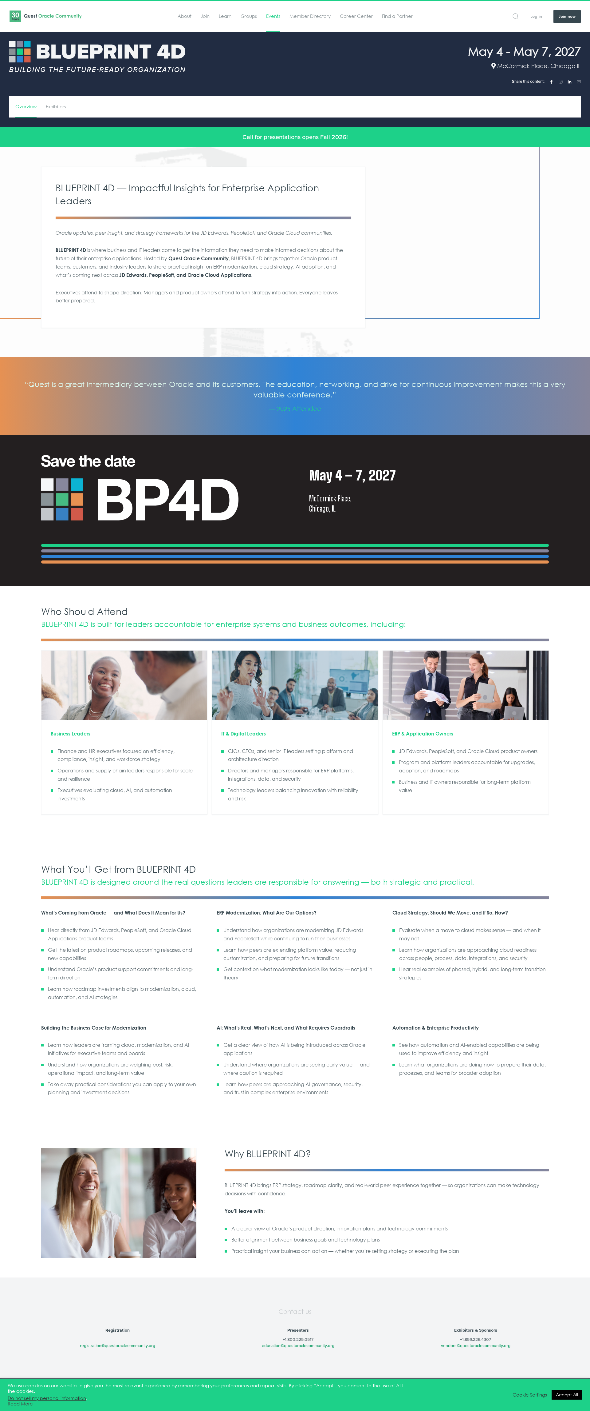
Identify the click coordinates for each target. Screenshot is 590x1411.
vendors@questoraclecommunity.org (475, 1345)
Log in (536, 16)
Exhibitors (56, 106)
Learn (225, 16)
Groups (249, 16)
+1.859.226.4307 (475, 1339)
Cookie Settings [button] (530, 1395)
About (184, 16)
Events (273, 16)
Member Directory (310, 16)
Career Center (356, 16)
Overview (26, 106)
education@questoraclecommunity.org (298, 1345)
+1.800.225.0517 (298, 1339)
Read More (20, 1404)
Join (205, 16)
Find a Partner (397, 16)
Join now (567, 16)
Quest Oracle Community (45, 16)
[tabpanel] (295, 396)
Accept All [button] (567, 1395)
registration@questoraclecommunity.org (117, 1345)
